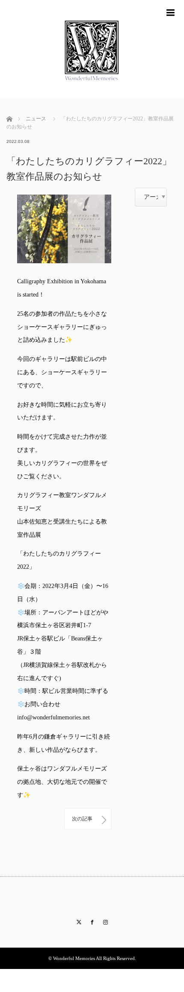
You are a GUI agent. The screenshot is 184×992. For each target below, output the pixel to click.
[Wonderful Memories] (92, 94)
